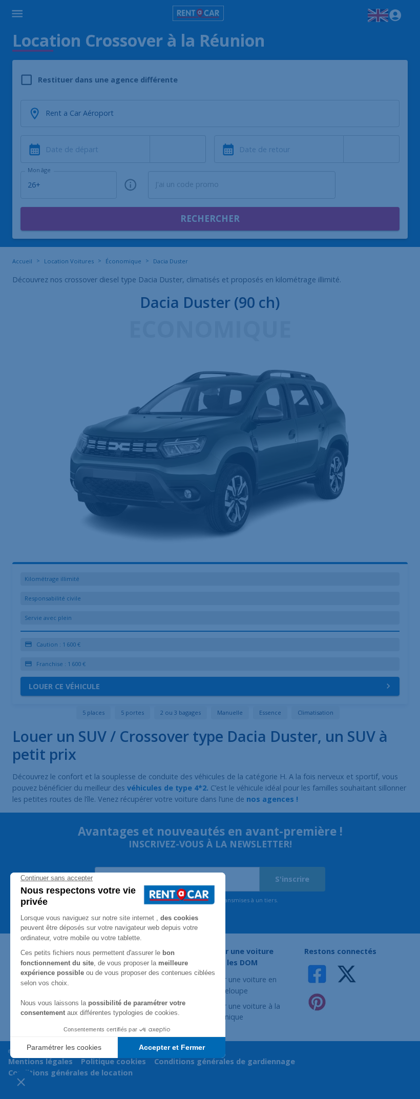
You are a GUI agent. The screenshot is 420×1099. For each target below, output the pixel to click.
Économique (123, 261)
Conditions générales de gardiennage (224, 1061)
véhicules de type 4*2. (167, 788)
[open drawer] (17, 15)
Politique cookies (113, 1061)
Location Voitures (69, 261)
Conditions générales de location (70, 1072)
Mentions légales (40, 1061)
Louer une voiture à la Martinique (243, 1011)
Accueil (22, 261)
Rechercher (210, 218)
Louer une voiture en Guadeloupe (242, 985)
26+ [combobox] (34, 185)
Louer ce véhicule (64, 686)
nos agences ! (272, 799)
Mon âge (39, 170)
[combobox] (178, 149)
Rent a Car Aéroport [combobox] (80, 113)
